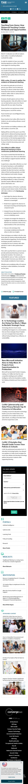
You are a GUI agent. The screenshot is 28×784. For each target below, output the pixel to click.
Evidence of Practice (20, 274)
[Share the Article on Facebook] (3, 18)
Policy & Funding (7, 539)
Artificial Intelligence (8, 525)
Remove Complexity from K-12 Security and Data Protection (14, 579)
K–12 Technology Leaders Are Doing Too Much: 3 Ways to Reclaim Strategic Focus (14, 322)
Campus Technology (14, 731)
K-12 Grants (21, 12)
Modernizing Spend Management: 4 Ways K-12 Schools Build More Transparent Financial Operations (13, 598)
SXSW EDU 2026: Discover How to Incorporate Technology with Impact (13, 617)
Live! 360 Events (14, 736)
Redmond (14, 748)
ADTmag (14, 724)
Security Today (14, 753)
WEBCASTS (7, 556)
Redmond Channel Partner (14, 750)
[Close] (21, 762)
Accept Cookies (11, 781)
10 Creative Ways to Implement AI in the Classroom (14, 585)
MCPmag (14, 738)
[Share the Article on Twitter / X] (9, 18)
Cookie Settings (11, 777)
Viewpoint (4, 21)
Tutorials (14, 12)
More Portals (6, 548)
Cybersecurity (6, 530)
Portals (7, 522)
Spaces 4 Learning (14, 755)
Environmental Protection (14, 734)
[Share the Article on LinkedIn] (6, 18)
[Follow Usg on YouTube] (17, 9)
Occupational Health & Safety (14, 743)
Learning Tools (7, 534)
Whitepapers (9, 575)
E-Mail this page (7, 291)
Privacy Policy (15, 493)
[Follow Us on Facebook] (13, 9)
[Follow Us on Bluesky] (10, 9)
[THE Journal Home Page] (8, 2)
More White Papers (8, 605)
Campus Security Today (14, 729)
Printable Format (19, 291)
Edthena (13, 275)
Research (5, 543)
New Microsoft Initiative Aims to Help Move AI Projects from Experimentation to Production (12, 365)
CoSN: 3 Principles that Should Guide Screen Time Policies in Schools (13, 444)
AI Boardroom (14, 722)
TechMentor (14, 758)
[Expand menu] (26, 3)
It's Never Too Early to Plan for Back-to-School (13, 658)
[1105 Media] (14, 718)
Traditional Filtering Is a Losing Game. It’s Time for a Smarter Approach (13, 560)
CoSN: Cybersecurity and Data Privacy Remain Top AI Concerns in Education (14, 406)
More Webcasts (7, 566)
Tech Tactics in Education (14, 760)
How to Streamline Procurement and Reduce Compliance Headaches (13, 637)
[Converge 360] (14, 712)
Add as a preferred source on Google (10, 6)
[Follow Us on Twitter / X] (15, 9)
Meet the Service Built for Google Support (12, 591)
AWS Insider (14, 726)
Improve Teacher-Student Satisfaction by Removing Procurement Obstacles (13, 679)
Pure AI (14, 746)
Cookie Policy (18, 774)
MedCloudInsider (14, 741)
